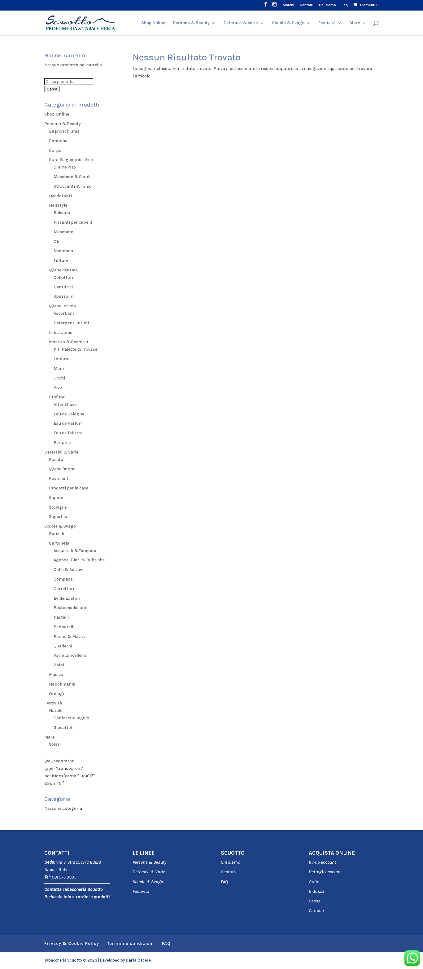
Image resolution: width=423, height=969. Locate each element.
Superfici (58, 516)
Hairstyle (58, 205)
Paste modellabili (71, 607)
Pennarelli (64, 626)
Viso (58, 387)
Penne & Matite (69, 636)
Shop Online (153, 23)
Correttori (64, 588)
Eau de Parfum (68, 423)
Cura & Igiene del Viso (71, 159)
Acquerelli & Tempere (75, 550)
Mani (59, 368)
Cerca (52, 89)
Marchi (288, 5)
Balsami (62, 212)
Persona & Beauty (191, 23)
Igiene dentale (63, 270)
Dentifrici (63, 287)
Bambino (58, 140)
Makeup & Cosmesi (68, 341)
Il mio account (322, 862)
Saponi (56, 497)
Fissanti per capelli (73, 222)
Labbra (61, 359)
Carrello (316, 910)
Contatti (306, 5)
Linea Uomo (60, 332)
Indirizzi (316, 891)
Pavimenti (59, 478)
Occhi (59, 378)
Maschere (63, 232)
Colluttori (63, 277)
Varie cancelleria (70, 655)
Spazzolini (64, 296)
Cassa (315, 901)
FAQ (224, 881)
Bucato (56, 459)
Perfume (62, 442)
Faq (345, 5)
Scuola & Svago (288, 23)
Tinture (61, 260)
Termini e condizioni (130, 943)
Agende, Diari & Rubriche (79, 560)
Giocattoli (63, 727)
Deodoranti (60, 196)
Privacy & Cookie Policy (71, 943)
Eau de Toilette (68, 433)
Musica (56, 674)
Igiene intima (62, 306)
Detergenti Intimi (71, 323)
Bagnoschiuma (64, 131)
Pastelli (61, 617)
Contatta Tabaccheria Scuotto (73, 889)
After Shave (65, 404)
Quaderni (63, 646)
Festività (141, 891)
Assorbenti (65, 313)
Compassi (64, 579)
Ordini (315, 881)
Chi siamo (327, 5)
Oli (56, 241)
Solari (55, 744)
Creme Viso (65, 167)
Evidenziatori (67, 598)
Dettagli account (325, 872)
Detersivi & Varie (241, 23)
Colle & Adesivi (68, 569)
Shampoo (63, 250)
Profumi (57, 397)
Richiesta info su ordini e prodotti (77, 897)
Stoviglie (58, 507)
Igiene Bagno (62, 468)
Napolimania (62, 684)
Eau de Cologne (69, 414)
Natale (55, 710)
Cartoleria (59, 543)
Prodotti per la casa (69, 488)
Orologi (56, 693)
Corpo (55, 150)
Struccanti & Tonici (73, 186)
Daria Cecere (138, 960)
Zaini (59, 665)
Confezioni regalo (71, 718)
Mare (355, 23)
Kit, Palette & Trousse (75, 349)
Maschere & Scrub (72, 176)
